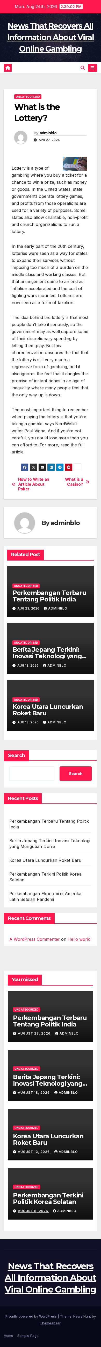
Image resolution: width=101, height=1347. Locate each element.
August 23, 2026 (35, 1033)
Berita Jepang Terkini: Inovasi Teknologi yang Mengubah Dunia (47, 656)
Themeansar (50, 1323)
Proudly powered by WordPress (31, 1316)
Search (16, 755)
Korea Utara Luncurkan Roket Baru (47, 710)
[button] (83, 67)
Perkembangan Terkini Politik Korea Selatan (48, 1198)
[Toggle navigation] (92, 68)
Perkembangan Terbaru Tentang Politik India (49, 596)
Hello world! (79, 939)
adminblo (48, 133)
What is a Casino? (74, 482)
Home (8, 1335)
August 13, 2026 (34, 1152)
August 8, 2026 (33, 1211)
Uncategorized (28, 96)
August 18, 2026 (34, 1092)
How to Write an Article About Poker (33, 484)
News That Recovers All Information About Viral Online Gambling (50, 37)
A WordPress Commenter (34, 939)
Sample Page (28, 1335)
